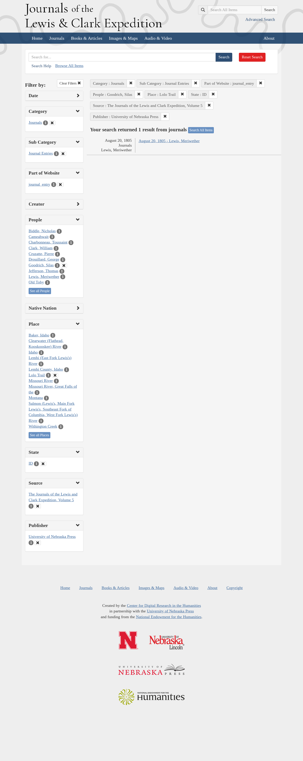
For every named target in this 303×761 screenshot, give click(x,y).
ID (31, 463)
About (269, 38)
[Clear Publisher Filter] (38, 543)
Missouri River (41, 380)
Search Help (41, 66)
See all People (40, 291)
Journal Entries (41, 153)
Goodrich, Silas (41, 265)
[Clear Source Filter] (38, 506)
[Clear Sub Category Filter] (63, 153)
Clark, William (41, 248)
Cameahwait (39, 236)
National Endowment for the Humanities (168, 617)
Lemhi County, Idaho (46, 369)
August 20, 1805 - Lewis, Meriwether (169, 141)
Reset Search (252, 57)
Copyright (234, 588)
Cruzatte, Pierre (41, 254)
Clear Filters (68, 83)
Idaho (33, 352)
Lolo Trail (37, 375)
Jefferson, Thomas (43, 271)
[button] (131, 83)
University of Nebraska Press (52, 536)
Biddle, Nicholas (42, 231)
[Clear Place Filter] (55, 375)
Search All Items (200, 130)
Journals (56, 38)
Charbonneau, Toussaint (48, 242)
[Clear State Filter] (43, 464)
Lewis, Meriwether (44, 276)
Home (37, 38)
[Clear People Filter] (64, 265)
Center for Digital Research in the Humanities (164, 605)
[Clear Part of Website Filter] (60, 184)
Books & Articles (86, 38)
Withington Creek (43, 426)
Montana (36, 397)
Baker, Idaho (39, 335)
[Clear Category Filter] (52, 123)
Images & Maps (123, 38)
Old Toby (36, 282)
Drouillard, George (44, 259)
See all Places (39, 435)
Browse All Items (69, 65)
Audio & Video (158, 38)
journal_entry (39, 184)
